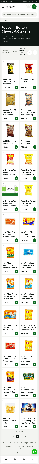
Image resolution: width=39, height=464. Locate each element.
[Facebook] (17, 453)
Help (17, 1)
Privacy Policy (27, 446)
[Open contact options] (34, 451)
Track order (26, 1)
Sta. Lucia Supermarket (6, 51)
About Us (9, 446)
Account (33, 461)
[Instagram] (21, 453)
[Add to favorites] (3, 61)
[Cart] (34, 6)
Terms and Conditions (19, 449)
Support (18, 446)
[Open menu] (3, 7)
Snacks (14, 51)
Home (6, 461)
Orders (24, 461)
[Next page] (35, 52)
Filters (6, 20)
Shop (15, 461)
